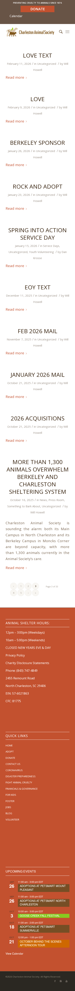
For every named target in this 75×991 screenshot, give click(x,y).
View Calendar (14, 953)
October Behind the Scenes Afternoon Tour (40, 943)
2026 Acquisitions (37, 418)
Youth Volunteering (41, 252)
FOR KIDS (11, 794)
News (43, 500)
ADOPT (10, 751)
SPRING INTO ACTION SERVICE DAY (37, 233)
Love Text (37, 55)
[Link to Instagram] (61, 981)
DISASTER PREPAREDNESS (21, 776)
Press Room (56, 500)
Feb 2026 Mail (37, 331)
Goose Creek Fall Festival (40, 915)
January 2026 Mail (38, 375)
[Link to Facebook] (55, 981)
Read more (15, 77)
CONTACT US (13, 764)
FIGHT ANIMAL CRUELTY (19, 782)
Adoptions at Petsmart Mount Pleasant (43, 888)
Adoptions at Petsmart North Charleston (42, 902)
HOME (9, 745)
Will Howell (37, 512)
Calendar (16, 16)
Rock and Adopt (37, 186)
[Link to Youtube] (66, 981)
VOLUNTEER (12, 819)
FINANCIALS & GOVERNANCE (22, 788)
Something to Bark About (23, 506)
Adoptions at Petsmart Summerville (37, 928)
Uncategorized (46, 64)
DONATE (10, 758)
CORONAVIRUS (14, 770)
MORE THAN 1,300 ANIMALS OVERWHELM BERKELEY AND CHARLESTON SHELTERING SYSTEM (38, 477)
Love (37, 99)
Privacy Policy (15, 655)
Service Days (51, 246)
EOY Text (38, 287)
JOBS (8, 807)
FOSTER (10, 801)
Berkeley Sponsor (37, 142)
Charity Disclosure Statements (27, 663)
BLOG (9, 813)
